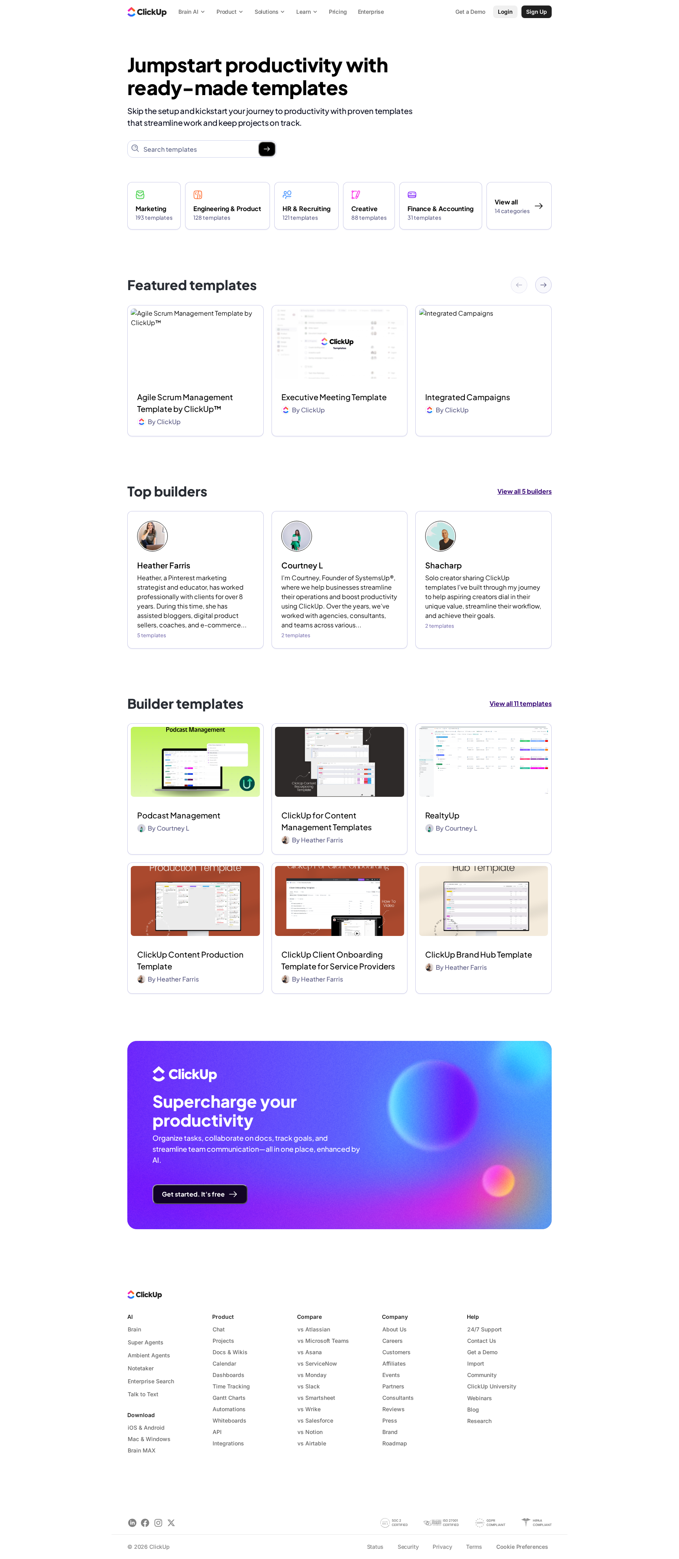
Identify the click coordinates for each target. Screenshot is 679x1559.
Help (473, 1316)
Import (475, 1363)
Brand (390, 1431)
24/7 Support (484, 1329)
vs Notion (310, 1431)
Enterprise (371, 11)
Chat (219, 1329)
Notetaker (141, 1368)
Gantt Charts (229, 1397)
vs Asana (309, 1352)
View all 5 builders (524, 491)
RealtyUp (442, 815)
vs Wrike (309, 1409)
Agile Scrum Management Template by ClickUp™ (185, 403)
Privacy (442, 1546)
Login (505, 11)
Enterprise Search (151, 1381)
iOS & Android (146, 1427)
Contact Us (481, 1340)
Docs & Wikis (230, 1352)
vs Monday (312, 1374)
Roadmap (394, 1443)
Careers (392, 1340)
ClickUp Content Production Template (190, 960)
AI (130, 1316)
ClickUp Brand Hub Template (478, 954)
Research (479, 1420)
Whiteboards (229, 1420)
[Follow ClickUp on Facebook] (145, 1523)
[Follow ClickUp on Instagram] (158, 1523)
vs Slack (308, 1386)
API (217, 1431)
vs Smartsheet (316, 1397)
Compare (309, 1316)
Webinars (479, 1398)
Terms (474, 1546)
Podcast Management (178, 815)
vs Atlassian (313, 1329)
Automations (229, 1409)
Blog (473, 1409)
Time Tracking (231, 1386)
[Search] (266, 149)
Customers (396, 1352)
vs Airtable (311, 1443)
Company (395, 1316)
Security (408, 1546)
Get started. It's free (193, 1194)
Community (482, 1374)
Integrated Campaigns (467, 397)
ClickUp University (491, 1386)
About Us (394, 1329)
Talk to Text (143, 1394)
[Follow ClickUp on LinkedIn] (132, 1523)
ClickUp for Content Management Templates (326, 821)
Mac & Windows (149, 1439)
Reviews (393, 1409)
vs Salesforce (315, 1420)
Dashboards (228, 1374)
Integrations (228, 1443)
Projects (223, 1340)
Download (141, 1415)
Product (223, 1316)
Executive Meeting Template (334, 397)
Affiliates (394, 1363)
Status (375, 1546)
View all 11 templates (521, 703)
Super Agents (145, 1342)
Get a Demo (482, 1352)
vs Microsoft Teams (323, 1340)
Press (389, 1420)
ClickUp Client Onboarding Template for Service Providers (338, 960)
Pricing (338, 11)
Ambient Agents (149, 1355)
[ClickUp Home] (147, 12)
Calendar (224, 1363)
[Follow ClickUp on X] (171, 1523)
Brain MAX (142, 1450)
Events (391, 1374)
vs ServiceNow (317, 1363)
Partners (393, 1386)
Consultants (398, 1397)
